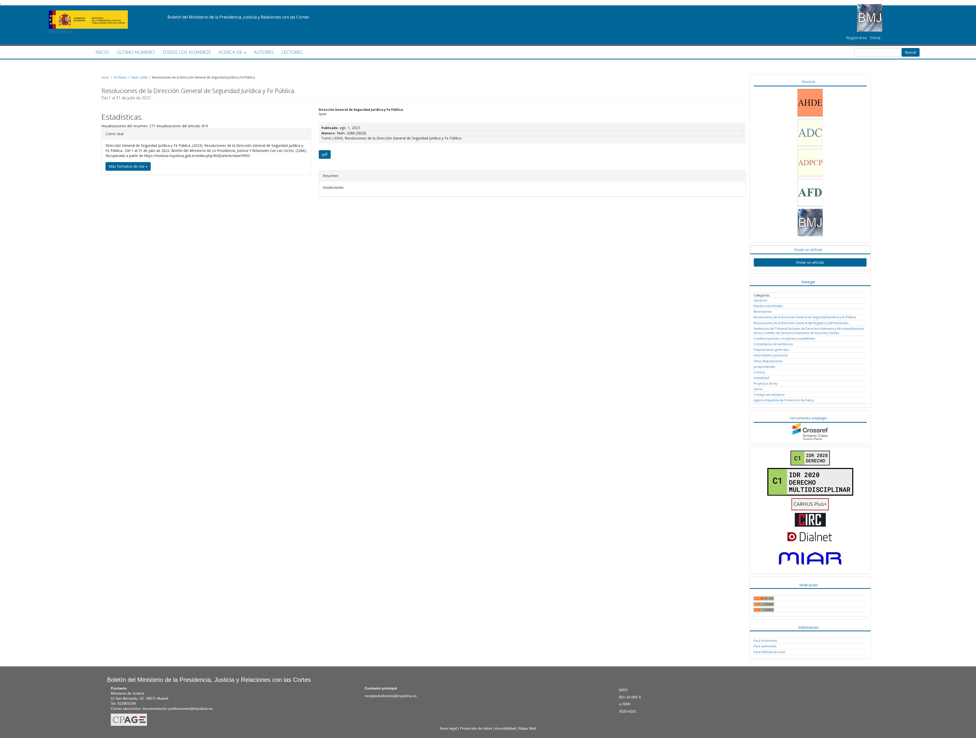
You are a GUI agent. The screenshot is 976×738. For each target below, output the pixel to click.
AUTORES (264, 52)
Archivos (120, 77)
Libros (758, 389)
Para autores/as (765, 646)
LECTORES (292, 52)
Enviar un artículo (810, 262)
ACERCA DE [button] (231, 52)
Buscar (910, 52)
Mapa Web (527, 728)
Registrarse (856, 37)
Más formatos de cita (127, 166)
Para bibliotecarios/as (769, 652)
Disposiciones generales (771, 350)
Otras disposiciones (768, 361)
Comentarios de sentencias (773, 344)
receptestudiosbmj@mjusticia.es (391, 696)
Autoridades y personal (771, 355)
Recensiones (763, 311)
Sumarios (760, 300)
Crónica (759, 372)
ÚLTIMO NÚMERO (136, 52)
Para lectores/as (765, 640)
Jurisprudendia (764, 367)
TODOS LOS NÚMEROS (186, 52)
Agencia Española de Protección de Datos (784, 400)
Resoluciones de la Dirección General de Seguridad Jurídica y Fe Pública (805, 317)
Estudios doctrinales (768, 306)
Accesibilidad (505, 728)
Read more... (88, 11)
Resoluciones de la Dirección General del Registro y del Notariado (801, 323)
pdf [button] (324, 154)
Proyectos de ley (765, 383)
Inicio (105, 77)
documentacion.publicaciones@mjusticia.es (177, 708)
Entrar (875, 37)
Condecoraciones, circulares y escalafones (784, 338)
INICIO (102, 52)
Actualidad (761, 378)
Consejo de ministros (769, 394)
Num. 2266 (139, 77)
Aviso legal (448, 728)
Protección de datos (476, 728)
